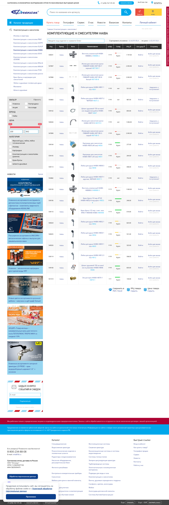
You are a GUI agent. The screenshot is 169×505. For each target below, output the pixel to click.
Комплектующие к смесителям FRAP (27, 39)
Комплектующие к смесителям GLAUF (28, 46)
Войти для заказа (154, 54)
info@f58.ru (17, 454)
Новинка (16, 104)
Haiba (62, 55)
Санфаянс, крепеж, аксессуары (101, 484)
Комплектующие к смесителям (26, 30)
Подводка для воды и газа (99, 473)
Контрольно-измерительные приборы (67, 473)
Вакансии (114, 22)
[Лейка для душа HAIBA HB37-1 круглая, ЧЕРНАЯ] (73, 181)
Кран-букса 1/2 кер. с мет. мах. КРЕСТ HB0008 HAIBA (92, 211)
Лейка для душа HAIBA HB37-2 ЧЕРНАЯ (92, 99)
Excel (120, 291)
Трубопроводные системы (99, 464)
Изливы (16, 147)
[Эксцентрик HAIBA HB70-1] (73, 282)
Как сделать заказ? (147, 28)
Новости (101, 22)
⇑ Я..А (136, 41)
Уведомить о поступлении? (154, 88)
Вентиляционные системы (99, 444)
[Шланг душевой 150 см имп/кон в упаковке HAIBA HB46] (73, 271)
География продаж (141, 451)
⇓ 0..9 (151, 41)
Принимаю (31, 497)
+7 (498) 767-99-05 (14, 503)
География (68, 22)
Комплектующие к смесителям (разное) (25, 155)
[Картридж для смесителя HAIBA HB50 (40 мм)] (73, 147)
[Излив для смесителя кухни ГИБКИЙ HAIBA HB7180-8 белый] (73, 80)
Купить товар (53, 22)
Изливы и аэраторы (21, 36)
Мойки (91, 487)
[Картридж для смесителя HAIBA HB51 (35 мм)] (73, 159)
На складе (32, 107)
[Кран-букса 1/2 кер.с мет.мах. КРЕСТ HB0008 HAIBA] (73, 215)
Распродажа (33, 104)
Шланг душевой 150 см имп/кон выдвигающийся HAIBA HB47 (92, 110)
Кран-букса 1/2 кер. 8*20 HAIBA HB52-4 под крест (91, 199)
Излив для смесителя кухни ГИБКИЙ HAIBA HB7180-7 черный (92, 66)
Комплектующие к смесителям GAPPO (28, 43)
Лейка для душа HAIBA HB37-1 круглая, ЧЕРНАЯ (92, 178)
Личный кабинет (148, 22)
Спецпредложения (59, 444)
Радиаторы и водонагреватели (64, 457)
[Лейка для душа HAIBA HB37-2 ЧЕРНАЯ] (73, 103)
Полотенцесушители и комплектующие (67, 491)
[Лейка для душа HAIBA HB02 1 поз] (73, 226)
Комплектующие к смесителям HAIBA (28, 50)
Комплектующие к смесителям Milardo (28, 63)
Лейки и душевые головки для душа (27, 83)
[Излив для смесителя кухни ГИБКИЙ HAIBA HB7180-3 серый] (73, 136)
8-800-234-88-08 (16, 451)
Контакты (127, 22)
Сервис (81, 22)
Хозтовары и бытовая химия (63, 495)
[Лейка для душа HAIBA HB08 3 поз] (73, 170)
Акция (15, 107)
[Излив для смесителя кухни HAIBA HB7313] (73, 125)
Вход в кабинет (139, 444)
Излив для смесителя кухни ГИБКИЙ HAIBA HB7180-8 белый (92, 77)
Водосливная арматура (61, 447)
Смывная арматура (96, 447)
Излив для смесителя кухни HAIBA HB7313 (92, 122)
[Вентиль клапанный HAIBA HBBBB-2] (73, 58)
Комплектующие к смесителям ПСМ (27, 70)
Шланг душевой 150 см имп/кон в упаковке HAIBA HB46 (92, 266)
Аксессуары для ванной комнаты (101, 491)
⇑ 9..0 (156, 41)
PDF (114, 291)
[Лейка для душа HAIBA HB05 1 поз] (73, 248)
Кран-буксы (17, 160)
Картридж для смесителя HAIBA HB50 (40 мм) (92, 144)
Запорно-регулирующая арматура (102, 460)
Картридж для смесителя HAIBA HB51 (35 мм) (92, 155)
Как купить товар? (140, 447)
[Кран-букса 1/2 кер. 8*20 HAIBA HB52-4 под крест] (73, 203)
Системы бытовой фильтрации (101, 495)
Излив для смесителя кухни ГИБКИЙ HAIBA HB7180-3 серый (92, 133)
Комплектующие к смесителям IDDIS (27, 53)
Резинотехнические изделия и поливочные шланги (64, 452)
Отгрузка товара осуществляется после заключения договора (167, 36)
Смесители (56, 477)
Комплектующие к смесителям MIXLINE (28, 66)
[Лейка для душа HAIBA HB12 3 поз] (73, 259)
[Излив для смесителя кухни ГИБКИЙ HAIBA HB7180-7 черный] (73, 69)
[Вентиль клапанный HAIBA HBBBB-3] (73, 192)
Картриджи (17, 150)
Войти (140, 55)
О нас (91, 22)
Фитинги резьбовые (60, 467)
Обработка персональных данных (22, 476)
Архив (40, 174)
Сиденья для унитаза (60, 487)
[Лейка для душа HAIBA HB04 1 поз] (73, 237)
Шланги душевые (20, 90)
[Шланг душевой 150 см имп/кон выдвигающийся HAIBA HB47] (73, 114)
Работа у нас (138, 465)
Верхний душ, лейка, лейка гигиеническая (24, 141)
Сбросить (37, 99)
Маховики (17, 86)
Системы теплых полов (98, 457)
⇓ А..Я (131, 41)
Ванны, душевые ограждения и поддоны (105, 480)
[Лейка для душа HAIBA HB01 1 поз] (73, 91)
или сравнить (154, 56)
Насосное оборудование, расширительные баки (61, 461)
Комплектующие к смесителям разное (28, 74)
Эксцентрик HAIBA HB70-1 (92, 278)
